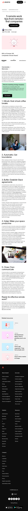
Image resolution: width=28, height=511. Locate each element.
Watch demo (5, 68)
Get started (20, 2)
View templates (5, 67)
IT (2, 421)
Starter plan (4, 386)
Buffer (3, 192)
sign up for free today (6, 309)
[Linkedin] (12, 499)
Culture (3, 468)
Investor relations (5, 473)
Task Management (18, 401)
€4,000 (19, 235)
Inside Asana (4, 466)
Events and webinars (19, 428)
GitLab (12, 109)
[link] (4, 10)
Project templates (18, 431)
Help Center (17, 413)
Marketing (4, 416)
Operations (4, 418)
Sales (3, 426)
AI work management (6, 396)
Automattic (5, 162)
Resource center (18, 426)
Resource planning (18, 393)
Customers (4, 461)
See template (7, 95)
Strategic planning (18, 396)
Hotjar (16, 232)
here (8, 217)
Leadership (4, 458)
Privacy (3, 478)
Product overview (5, 376)
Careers (3, 463)
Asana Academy (18, 418)
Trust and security (5, 476)
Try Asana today (14, 25)
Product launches (18, 391)
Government (4, 433)
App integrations (5, 393)
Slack (16, 186)
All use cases (17, 403)
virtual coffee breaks (15, 110)
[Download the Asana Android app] (18, 507)
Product (3, 423)
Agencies (4, 443)
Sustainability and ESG (6, 483)
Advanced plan (5, 388)
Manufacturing (5, 438)
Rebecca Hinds (8, 29)
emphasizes (5, 164)
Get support (17, 416)
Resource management (6, 401)
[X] (9, 499)
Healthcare (4, 428)
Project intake (17, 398)
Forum (16, 423)
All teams (4, 446)
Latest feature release (6, 381)
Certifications (17, 421)
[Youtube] (19, 499)
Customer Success (18, 433)
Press (3, 471)
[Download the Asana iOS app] (9, 507)
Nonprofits (4, 441)
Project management (6, 398)
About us (3, 456)
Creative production (18, 381)
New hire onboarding (19, 386)
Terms (12, 502)
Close (7, 275)
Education (4, 436)
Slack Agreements (17, 192)
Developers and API (18, 436)
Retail (3, 431)
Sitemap (16, 441)
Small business (5, 413)
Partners (16, 438)
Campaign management (19, 376)
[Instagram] (14, 499)
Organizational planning (19, 388)
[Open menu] (25, 2)
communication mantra (14, 276)
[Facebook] (16, 499)
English (15, 494)
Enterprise (4, 391)
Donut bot (4, 116)
